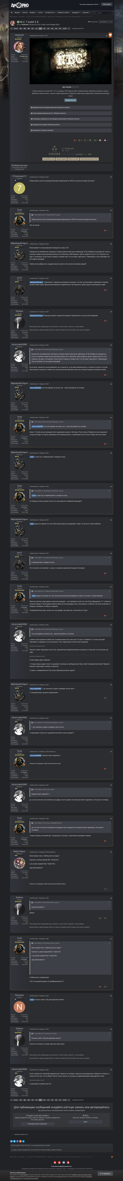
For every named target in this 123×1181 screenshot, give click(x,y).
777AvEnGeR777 (19, 176)
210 (32, 28)
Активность (49, 12)
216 (56, 28)
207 (21, 28)
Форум (25, 12)
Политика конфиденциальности (61, 1166)
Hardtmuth (19, 35)
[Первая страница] (11, 28)
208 (24, 28)
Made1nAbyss (19, 851)
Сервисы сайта (63, 12)
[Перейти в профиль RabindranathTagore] (19, 255)
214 (48, 28)
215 (52, 28)
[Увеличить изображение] (70, 61)
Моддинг (75, 12)
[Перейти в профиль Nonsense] (19, 1007)
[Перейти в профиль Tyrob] (19, 221)
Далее (64, 28)
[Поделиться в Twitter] (14, 1141)
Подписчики (103, 21)
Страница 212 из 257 (77, 28)
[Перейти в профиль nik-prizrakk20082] (19, 356)
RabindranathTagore (19, 243)
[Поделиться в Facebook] (17, 1141)
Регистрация (106, 4)
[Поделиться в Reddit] (20, 1141)
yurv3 (19, 278)
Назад (16, 28)
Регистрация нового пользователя (37, 1124)
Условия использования (31, 1178)
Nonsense (19, 995)
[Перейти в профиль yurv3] (19, 289)
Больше (85, 12)
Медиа (32, 12)
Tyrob (19, 210)
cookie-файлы (24, 1174)
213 (44, 28)
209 (28, 28)
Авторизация (94, 21)
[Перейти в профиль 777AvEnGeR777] (19, 188)
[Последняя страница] (69, 28)
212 (40, 28)
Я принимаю (106, 1173)
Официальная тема (71, 100)
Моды (17, 12)
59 (111, 21)
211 (36, 28)
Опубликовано (39, 35)
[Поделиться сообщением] (106, 35)
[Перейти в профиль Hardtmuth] (12, 23)
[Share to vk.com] (11, 1141)
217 (60, 28)
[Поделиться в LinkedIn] (23, 1141)
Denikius (19, 311)
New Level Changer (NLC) (51, 25)
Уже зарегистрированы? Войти (89, 4)
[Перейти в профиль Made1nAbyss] (19, 863)
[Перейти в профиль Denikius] (19, 323)
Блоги (40, 12)
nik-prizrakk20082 (19, 344)
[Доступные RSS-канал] (112, 1157)
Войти (85, 1122)
